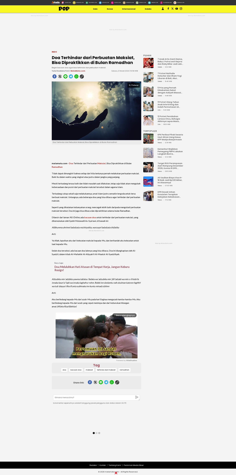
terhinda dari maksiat (106, 370)
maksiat (89, 370)
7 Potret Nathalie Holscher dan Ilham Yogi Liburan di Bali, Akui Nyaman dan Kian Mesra (170, 76)
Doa (71, 163)
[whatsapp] (76, 77)
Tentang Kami (115, 465)
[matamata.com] (64, 10)
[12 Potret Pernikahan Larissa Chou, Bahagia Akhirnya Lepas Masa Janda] (148, 124)
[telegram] (71, 77)
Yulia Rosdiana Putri (60, 71)
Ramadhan (57, 167)
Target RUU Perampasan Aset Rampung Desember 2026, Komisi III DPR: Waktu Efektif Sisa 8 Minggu (170, 165)
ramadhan (124, 370)
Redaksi (93, 465)
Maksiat (101, 163)
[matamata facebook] (168, 9)
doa (64, 370)
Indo (95, 9)
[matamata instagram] (181, 9)
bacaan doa (90, 217)
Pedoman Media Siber (134, 465)
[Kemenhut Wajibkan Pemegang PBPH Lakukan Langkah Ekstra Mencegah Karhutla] (148, 156)
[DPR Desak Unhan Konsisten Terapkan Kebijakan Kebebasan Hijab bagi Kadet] (148, 199)
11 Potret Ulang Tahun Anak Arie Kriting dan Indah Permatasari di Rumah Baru (168, 104)
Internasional (128, 9)
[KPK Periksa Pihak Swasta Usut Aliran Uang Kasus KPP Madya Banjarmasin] (148, 142)
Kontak (103, 465)
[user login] (163, 10)
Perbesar (134, 85)
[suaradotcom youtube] (176, 9)
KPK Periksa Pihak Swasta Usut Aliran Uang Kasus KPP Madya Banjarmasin (170, 137)
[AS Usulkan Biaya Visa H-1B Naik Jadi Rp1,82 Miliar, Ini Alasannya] (148, 185)
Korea (110, 9)
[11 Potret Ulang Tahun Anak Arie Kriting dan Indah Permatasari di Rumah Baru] (148, 109)
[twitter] (60, 77)
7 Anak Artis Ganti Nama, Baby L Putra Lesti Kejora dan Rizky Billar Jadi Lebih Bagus (170, 61)
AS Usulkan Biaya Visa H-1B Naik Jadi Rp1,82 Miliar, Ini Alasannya (170, 180)
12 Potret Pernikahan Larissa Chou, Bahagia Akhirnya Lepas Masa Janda (169, 119)
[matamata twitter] (172, 9)
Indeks (148, 9)
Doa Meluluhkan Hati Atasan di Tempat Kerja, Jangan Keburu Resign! (91, 268)
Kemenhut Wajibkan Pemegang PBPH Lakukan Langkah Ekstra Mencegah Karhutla (170, 151)
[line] (65, 77)
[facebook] (54, 77)
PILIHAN (147, 55)
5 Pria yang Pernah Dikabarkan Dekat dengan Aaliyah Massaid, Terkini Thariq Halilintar (170, 90)
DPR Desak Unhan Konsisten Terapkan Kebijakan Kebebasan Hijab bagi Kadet (168, 194)
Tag (96, 365)
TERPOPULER (150, 131)
